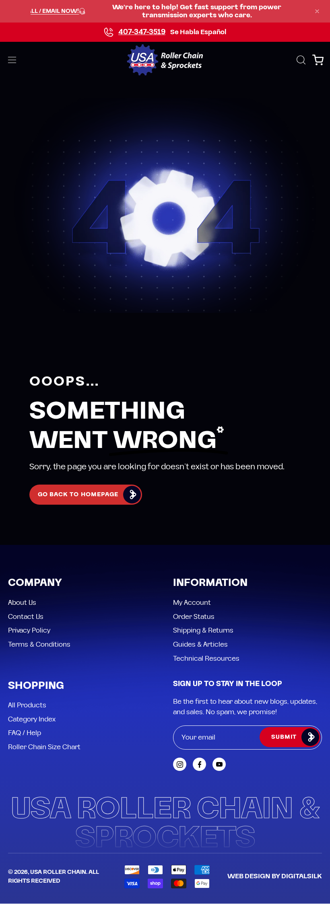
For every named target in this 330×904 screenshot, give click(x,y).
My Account (192, 603)
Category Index (32, 719)
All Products (27, 705)
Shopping (36, 686)
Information (210, 583)
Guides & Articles (200, 644)
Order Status (193, 617)
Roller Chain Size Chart (44, 747)
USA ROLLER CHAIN (58, 872)
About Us (22, 603)
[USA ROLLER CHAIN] (165, 60)
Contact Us (25, 617)
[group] (165, 11)
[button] (300, 60)
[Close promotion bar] (317, 11)
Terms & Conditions (39, 644)
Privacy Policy (29, 630)
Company (35, 583)
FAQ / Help (24, 733)
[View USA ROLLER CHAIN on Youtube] (219, 764)
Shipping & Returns (203, 630)
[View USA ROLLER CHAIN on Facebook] (199, 764)
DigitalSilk (301, 876)
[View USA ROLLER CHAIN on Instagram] (179, 764)
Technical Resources (206, 658)
